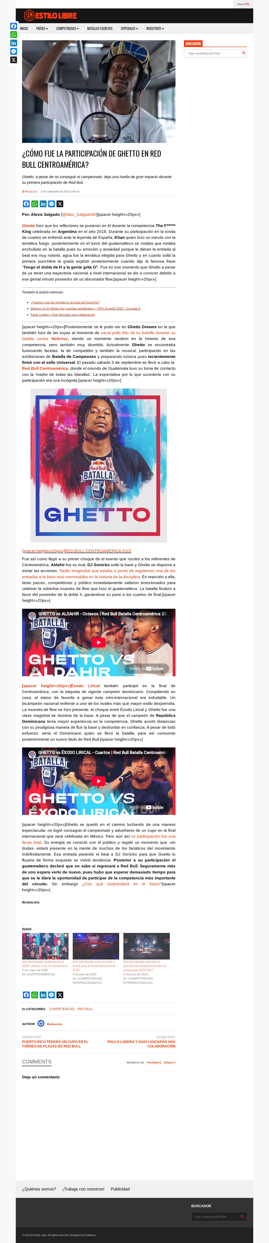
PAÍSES (41, 28)
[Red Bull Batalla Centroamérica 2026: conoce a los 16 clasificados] (45, 946)
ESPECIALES (128, 28)
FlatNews (90, 1235)
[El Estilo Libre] (50, 16)
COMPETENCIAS (66, 28)
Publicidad (120, 1189)
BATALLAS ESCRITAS (99, 28)
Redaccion (31, 191)
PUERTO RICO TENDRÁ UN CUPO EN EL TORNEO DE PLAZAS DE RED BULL (55, 1044)
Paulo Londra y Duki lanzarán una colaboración (62, 314)
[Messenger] (13, 51)
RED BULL (85, 1009)
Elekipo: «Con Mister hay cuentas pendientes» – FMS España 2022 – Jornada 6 (85, 308)
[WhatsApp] (13, 34)
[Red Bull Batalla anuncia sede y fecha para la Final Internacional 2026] (96, 946)
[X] (13, 60)
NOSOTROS (154, 28)
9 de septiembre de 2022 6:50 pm (60, 191)
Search (242, 4)
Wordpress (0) (135, 1062)
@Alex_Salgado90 (79, 214)
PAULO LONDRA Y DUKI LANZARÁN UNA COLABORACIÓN (141, 1044)
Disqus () (169, 1062)
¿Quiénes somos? (39, 1189)
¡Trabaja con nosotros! (83, 1189)
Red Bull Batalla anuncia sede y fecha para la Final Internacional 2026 (94, 966)
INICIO (24, 28)
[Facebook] (13, 26)
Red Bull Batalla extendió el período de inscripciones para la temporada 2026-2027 (144, 966)
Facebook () (154, 1062)
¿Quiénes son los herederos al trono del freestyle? (64, 302)
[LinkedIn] (13, 43)
